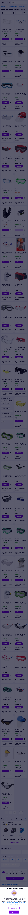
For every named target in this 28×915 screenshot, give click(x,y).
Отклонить (14, 908)
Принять (14, 912)
